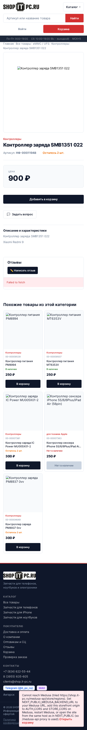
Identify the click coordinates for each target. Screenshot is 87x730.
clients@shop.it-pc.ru (17, 681)
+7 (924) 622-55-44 (16, 671)
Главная (8, 43)
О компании (11, 637)
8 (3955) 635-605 (15, 676)
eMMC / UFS (41, 43)
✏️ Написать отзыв (22, 270)
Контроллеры (60, 43)
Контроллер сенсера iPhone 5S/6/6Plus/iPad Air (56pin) (63, 446)
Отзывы (8, 647)
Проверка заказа (15, 657)
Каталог (72, 7)
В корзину (23, 383)
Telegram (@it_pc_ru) (19, 688)
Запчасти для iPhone (17, 612)
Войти (22, 29)
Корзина (9, 652)
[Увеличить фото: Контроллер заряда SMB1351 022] (43, 92)
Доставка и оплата (16, 631)
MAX (42, 688)
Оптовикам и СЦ (14, 642)
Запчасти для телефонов (20, 607)
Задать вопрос (22, 214)
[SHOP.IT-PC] (21, 6)
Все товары (23, 43)
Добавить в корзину (44, 199)
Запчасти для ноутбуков (20, 617)
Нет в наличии (64, 465)
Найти (74, 18)
